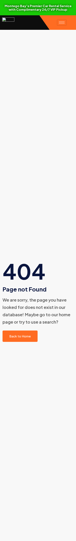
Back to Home (20, 336)
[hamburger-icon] (61, 23)
